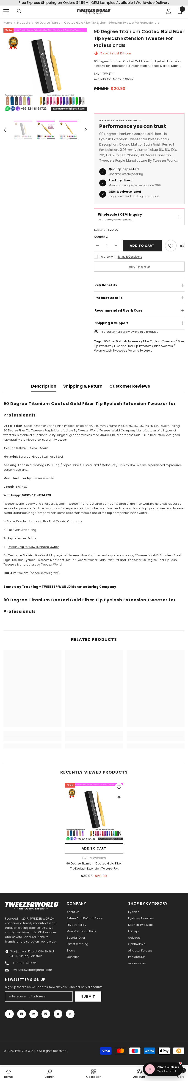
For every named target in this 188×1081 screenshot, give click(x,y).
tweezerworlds (94, 858)
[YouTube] (58, 1014)
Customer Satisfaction (24, 555)
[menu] (6, 11)
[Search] (19, 11)
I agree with (108, 257)
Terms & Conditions (130, 256)
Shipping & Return (82, 386)
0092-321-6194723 (36, 495)
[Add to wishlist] (171, 245)
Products (23, 23)
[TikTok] (45, 1014)
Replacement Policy (22, 538)
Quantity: (101, 237)
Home (7, 23)
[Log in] (168, 11)
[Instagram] (21, 1014)
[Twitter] (70, 1014)
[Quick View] (119, 798)
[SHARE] (181, 245)
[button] (4, 129)
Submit (88, 996)
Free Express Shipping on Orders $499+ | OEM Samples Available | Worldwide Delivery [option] (94, 2)
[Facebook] (9, 1014)
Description (43, 386)
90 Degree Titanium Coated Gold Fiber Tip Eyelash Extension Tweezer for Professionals (94, 866)
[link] (32, 738)
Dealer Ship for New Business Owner (33, 547)
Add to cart (142, 245)
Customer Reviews (129, 386)
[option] (45, 70)
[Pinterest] (33, 1014)
